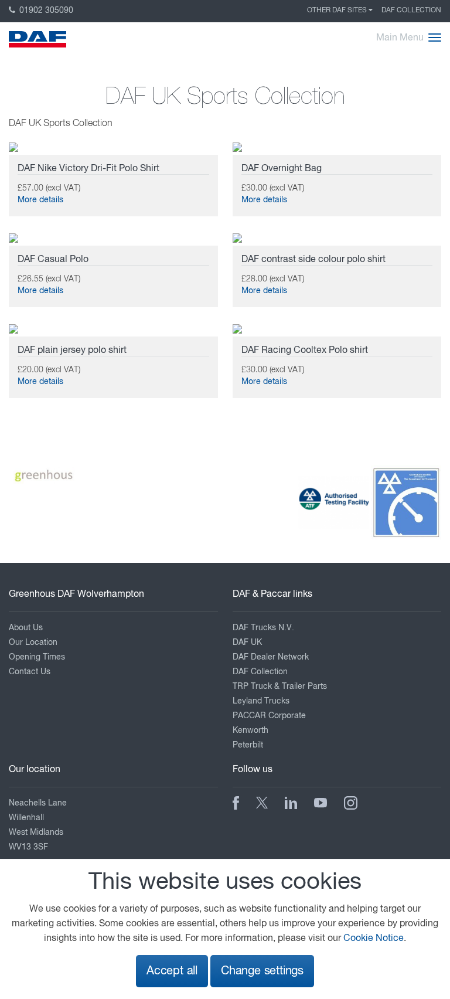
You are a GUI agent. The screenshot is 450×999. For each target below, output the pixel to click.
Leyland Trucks (261, 701)
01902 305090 (45, 10)
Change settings (262, 971)
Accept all (171, 971)
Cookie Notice (373, 938)
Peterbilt (248, 745)
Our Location (33, 642)
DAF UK (247, 642)
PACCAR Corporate (269, 716)
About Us (26, 628)
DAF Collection (411, 10)
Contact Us (29, 672)
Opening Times (37, 657)
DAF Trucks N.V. (263, 628)
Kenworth (250, 730)
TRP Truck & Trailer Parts (280, 686)
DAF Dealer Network (271, 657)
